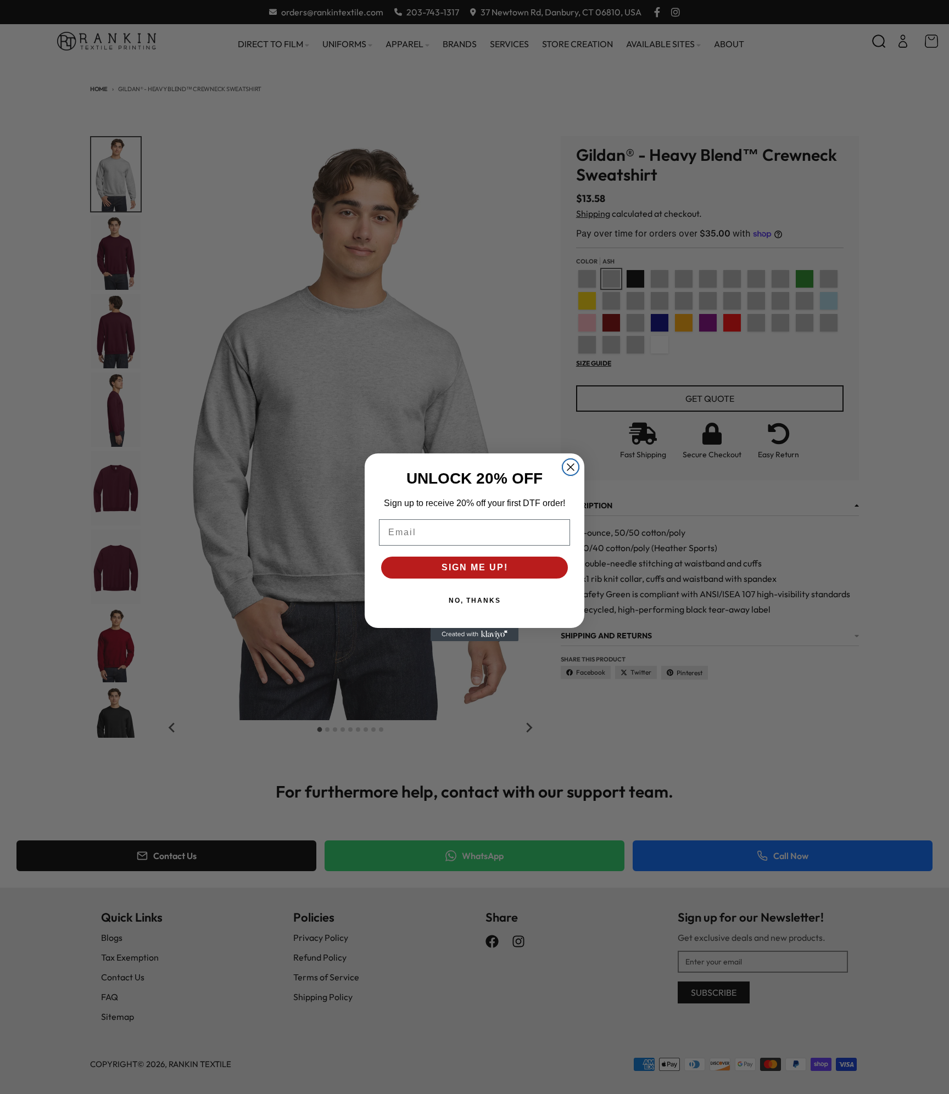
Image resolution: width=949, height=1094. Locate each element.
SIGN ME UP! (475, 567)
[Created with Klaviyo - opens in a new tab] (474, 634)
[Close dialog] (570, 467)
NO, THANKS (475, 600)
